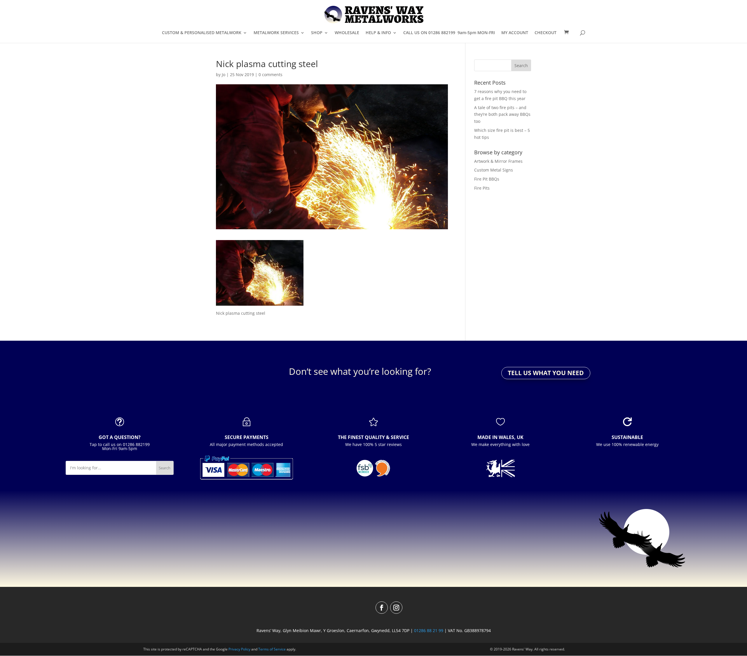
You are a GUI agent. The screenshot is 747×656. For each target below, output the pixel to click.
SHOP (316, 33)
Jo (223, 74)
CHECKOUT (545, 33)
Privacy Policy (239, 649)
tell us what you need (546, 373)
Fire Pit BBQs (486, 179)
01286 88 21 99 (428, 630)
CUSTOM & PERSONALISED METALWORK (201, 33)
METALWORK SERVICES (276, 33)
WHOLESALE (347, 33)
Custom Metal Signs (493, 170)
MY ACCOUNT (514, 33)
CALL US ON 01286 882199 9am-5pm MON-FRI (449, 33)
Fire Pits (482, 188)
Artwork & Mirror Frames (498, 161)
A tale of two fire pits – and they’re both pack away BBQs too (502, 114)
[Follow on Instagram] (396, 607)
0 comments (270, 74)
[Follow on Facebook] (382, 607)
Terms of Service (272, 649)
